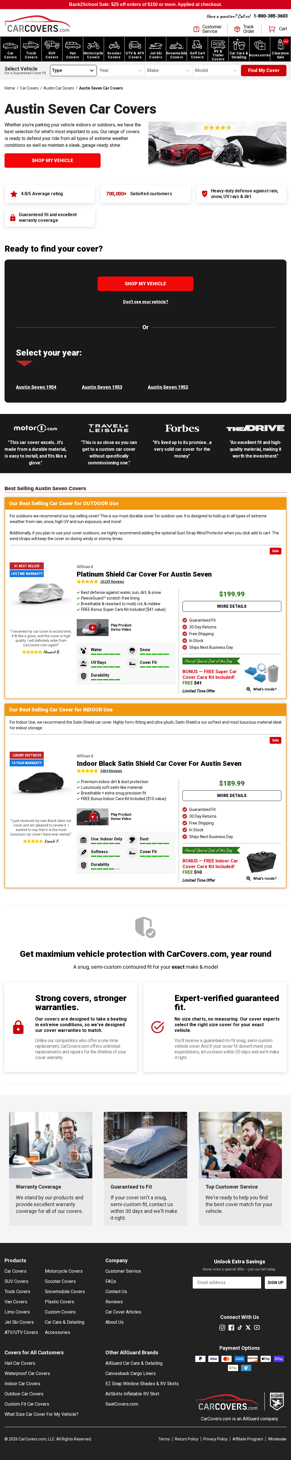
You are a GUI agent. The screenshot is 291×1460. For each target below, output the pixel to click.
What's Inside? (265, 689)
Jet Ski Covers (19, 1322)
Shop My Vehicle (52, 160)
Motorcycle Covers (64, 1271)
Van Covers (16, 1301)
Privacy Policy (215, 1439)
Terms (164, 1439)
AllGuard (251, 1418)
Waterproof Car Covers (27, 1373)
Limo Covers (17, 1312)
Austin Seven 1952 (168, 387)
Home (10, 88)
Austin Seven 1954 (36, 387)
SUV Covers (16, 1281)
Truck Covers (17, 1291)
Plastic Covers (59, 1301)
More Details (232, 606)
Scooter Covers (60, 1281)
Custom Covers (60, 1312)
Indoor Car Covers (22, 1383)
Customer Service (123, 1271)
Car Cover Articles (123, 1312)
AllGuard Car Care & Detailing (134, 1363)
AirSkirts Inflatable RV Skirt (132, 1394)
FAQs (110, 1281)
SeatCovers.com (121, 1404)
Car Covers (29, 88)
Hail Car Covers (20, 1363)
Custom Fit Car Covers (27, 1404)
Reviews (114, 1301)
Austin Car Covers (58, 88)
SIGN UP (276, 1282)
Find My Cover (264, 70)
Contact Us (116, 1291)
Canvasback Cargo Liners (130, 1373)
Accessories (57, 1332)
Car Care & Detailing (64, 1322)
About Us (114, 1322)
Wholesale (277, 1439)
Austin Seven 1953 (102, 387)
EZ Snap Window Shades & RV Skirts (142, 1383)
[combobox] (52, 70)
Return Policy (186, 1439)
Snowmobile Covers (65, 1291)
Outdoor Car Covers (24, 1394)
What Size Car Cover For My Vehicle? (41, 1414)
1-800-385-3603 (270, 16)
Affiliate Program (247, 1439)
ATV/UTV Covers (21, 1332)
